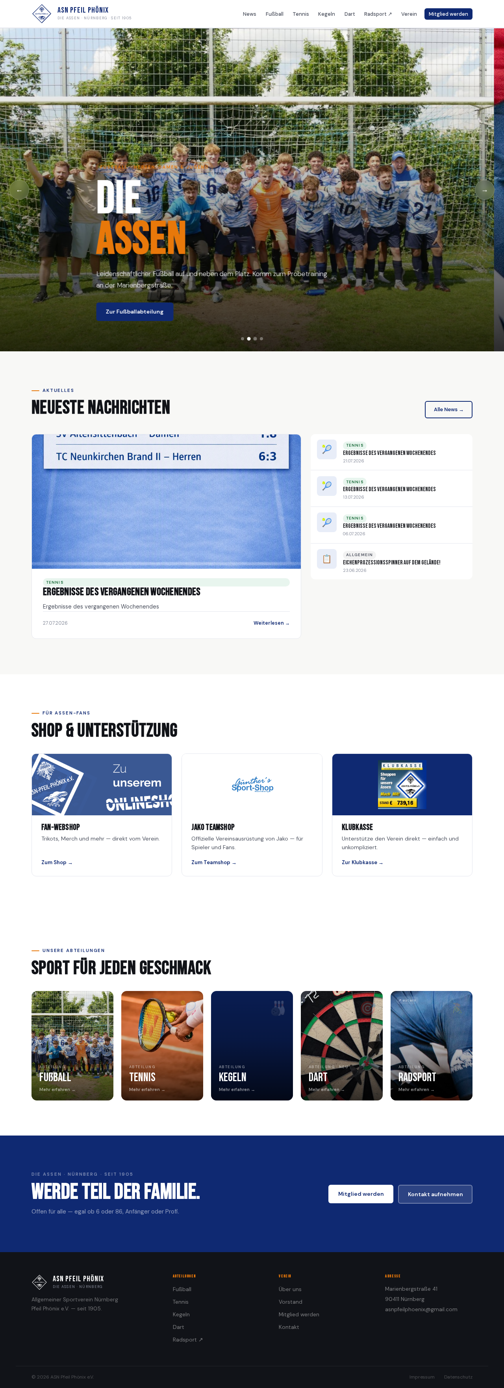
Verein (409, 14)
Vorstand (290, 1302)
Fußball (275, 14)
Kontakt (289, 1327)
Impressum (422, 1377)
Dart (350, 14)
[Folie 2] (248, 338)
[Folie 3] (255, 339)
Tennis (301, 14)
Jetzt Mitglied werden (147, 311)
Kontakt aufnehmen (435, 1193)
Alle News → (449, 409)
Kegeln (326, 14)
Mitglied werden (448, 14)
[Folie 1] (242, 338)
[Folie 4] (261, 338)
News (249, 14)
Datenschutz (458, 1377)
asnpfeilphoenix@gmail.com (421, 1309)
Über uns (290, 1289)
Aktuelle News (222, 311)
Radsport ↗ (378, 14)
